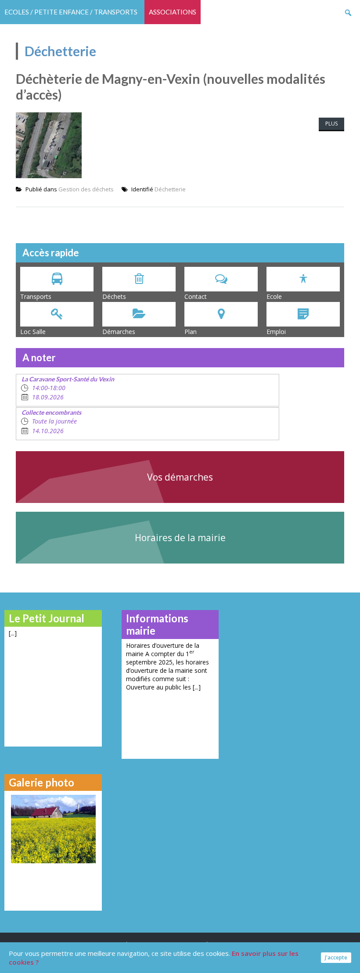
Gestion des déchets (86, 189)
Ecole (274, 296)
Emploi (276, 331)
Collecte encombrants (51, 412)
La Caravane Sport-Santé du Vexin (68, 379)
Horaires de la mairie (180, 537)
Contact (195, 296)
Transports (35, 296)
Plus (331, 123)
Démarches (118, 331)
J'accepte (336, 957)
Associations (172, 12)
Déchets (114, 296)
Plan (190, 331)
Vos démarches (180, 477)
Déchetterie (170, 189)
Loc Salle (33, 331)
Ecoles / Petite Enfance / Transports (70, 12)
